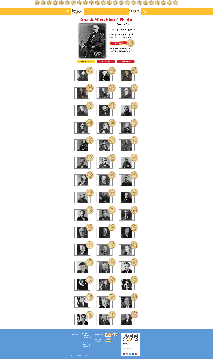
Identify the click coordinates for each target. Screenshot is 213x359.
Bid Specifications (87, 344)
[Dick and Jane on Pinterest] (136, 354)
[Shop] (144, 11)
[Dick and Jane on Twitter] (130, 354)
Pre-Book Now (125, 61)
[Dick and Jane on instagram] (127, 354)
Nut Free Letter (86, 339)
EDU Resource (75, 334)
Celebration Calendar (86, 61)
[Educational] (77, 11)
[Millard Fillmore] (92, 40)
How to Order (75, 337)
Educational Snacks (99, 334)
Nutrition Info (106, 61)
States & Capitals (98, 336)
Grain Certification (87, 342)
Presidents (97, 337)
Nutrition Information (76, 336)
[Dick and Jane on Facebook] (124, 354)
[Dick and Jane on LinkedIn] (133, 354)
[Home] (67, 11)
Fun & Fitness (97, 343)
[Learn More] (135, 11)
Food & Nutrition (98, 341)
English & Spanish (98, 339)
